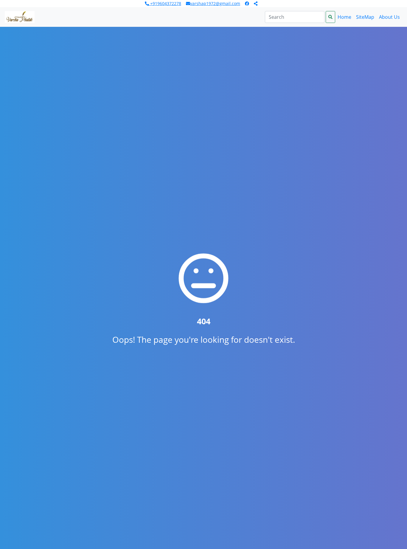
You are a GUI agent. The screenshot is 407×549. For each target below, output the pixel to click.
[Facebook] (247, 3)
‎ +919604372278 (165, 3)
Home (344, 17)
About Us (389, 17)
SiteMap (365, 17)
